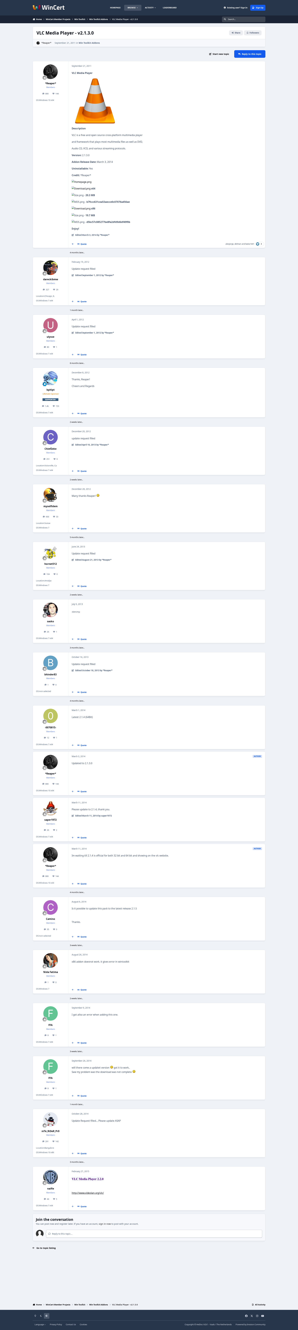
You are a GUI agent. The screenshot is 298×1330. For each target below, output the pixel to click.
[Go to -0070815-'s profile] (50, 716)
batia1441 (250, 244)
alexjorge (230, 244)
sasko (50, 621)
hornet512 (50, 564)
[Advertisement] (149, 1276)
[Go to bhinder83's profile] (50, 663)
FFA (50, 1025)
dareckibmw (50, 279)
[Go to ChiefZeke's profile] (50, 437)
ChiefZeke (50, 448)
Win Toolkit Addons (89, 42)
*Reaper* (46, 42)
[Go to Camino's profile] (50, 907)
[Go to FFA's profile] (50, 1013)
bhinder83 (50, 674)
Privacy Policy (56, 1324)
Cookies (83, 1324)
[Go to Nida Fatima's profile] (50, 960)
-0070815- (50, 727)
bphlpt (51, 389)
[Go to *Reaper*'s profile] (38, 43)
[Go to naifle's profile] (50, 1177)
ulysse (50, 336)
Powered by (250, 1324)
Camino (50, 919)
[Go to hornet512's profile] (50, 552)
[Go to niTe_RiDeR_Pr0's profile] (50, 1119)
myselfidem (50, 506)
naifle (50, 1188)
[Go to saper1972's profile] (50, 808)
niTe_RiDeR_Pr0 (50, 1131)
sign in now (105, 1223)
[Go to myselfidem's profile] (50, 494)
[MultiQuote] (73, 244)
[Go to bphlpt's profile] (50, 378)
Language (39, 1324)
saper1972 (50, 819)
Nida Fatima (50, 972)
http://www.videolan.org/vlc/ (88, 1193)
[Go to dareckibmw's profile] (50, 267)
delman (238, 244)
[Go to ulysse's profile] (50, 325)
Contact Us (71, 1324)
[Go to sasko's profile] (50, 610)
